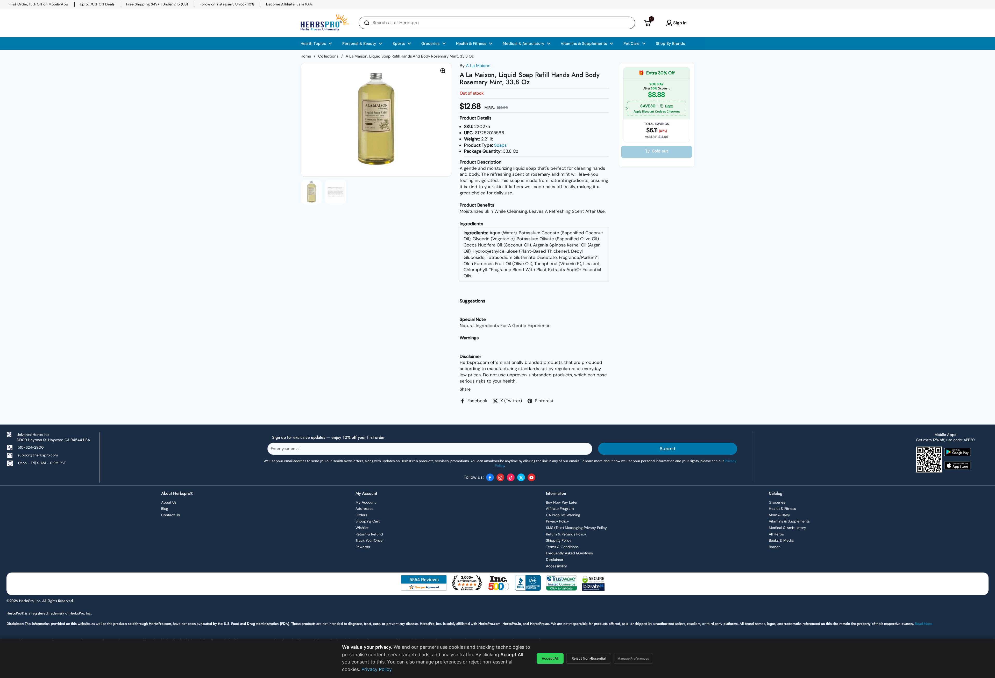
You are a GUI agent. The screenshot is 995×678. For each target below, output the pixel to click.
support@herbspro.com (38, 455)
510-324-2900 (31, 447)
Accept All (550, 658)
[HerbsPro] (325, 23)
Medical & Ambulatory (787, 527)
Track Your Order (370, 540)
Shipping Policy (558, 540)
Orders (361, 515)
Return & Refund (369, 534)
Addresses (364, 508)
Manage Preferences (633, 658)
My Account (366, 502)
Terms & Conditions (562, 547)
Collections (328, 56)
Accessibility (556, 566)
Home (306, 56)
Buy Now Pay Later (562, 502)
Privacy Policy (557, 521)
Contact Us (170, 515)
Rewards (363, 547)
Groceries (777, 502)
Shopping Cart (368, 521)
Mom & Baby (779, 515)
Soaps (500, 145)
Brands (774, 547)
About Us (168, 502)
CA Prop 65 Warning (563, 515)
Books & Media (781, 540)
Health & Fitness (782, 508)
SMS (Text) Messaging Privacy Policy (576, 527)
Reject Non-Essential (589, 658)
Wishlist (362, 527)
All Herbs (776, 534)
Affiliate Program (560, 508)
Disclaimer (554, 559)
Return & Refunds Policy (566, 534)
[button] (647, 22)
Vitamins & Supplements (789, 521)
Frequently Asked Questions (569, 553)
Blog (164, 508)
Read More (923, 623)
